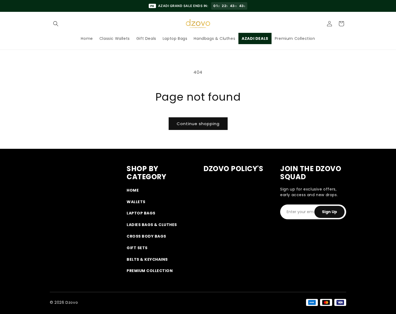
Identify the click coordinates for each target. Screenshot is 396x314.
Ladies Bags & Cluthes (152, 224)
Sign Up (329, 211)
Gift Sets (137, 248)
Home (133, 190)
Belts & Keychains (147, 259)
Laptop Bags (141, 213)
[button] (56, 24)
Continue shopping (198, 123)
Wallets (136, 201)
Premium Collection (150, 270)
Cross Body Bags (146, 236)
